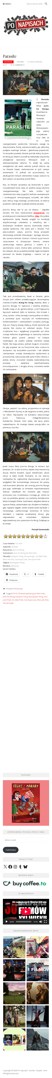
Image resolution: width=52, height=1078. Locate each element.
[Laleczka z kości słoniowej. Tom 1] (14, 947)
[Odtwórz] (6, 921)
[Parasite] (26, 82)
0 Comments (19, 65)
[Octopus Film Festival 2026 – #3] (14, 1039)
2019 (15, 593)
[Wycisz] (40, 921)
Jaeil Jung (30, 593)
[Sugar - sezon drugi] (14, 970)
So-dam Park (17, 600)
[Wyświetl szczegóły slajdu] (26, 803)
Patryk (20, 62)
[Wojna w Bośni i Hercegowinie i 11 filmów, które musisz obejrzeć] (37, 970)
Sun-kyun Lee (30, 600)
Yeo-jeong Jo (8, 603)
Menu (8, 4)
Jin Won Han (39, 593)
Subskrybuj (11, 850)
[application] (26, 912)
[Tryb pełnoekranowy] (45, 921)
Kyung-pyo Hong (36, 596)
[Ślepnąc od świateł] (37, 993)
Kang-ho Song (21, 596)
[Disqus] (26, 654)
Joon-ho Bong (9, 596)
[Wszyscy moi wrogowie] (14, 1016)
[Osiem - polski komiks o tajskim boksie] (37, 947)
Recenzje (8, 62)
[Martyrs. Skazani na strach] (37, 1016)
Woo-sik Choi (43, 600)
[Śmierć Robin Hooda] (37, 1039)
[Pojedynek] (14, 993)
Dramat (21, 593)
